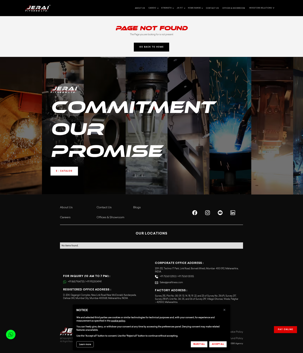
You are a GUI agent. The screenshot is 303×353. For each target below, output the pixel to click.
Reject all (199, 344)
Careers (65, 217)
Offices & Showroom (233, 8)
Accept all (218, 344)
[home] (37, 8)
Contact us (212, 8)
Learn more (85, 344)
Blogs (137, 207)
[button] (153, 8)
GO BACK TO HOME (151, 47)
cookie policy (118, 320)
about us (140, 8)
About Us (66, 207)
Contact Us (104, 207)
